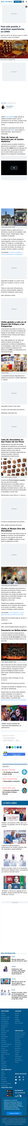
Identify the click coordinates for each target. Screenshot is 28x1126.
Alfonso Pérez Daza (8, 788)
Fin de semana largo (8, 737)
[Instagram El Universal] (20, 1080)
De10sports (18, 1048)
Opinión (5, 766)
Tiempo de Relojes (6, 1083)
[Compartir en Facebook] (7, 747)
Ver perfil (9, 107)
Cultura (3, 1048)
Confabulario (4, 1050)
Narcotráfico (4, 1036)
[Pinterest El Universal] (23, 1080)
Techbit (3, 1058)
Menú (2, 1059)
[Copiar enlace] (18, 747)
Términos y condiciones (11, 1115)
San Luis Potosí (19, 1023)
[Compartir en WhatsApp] (12, 747)
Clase (2, 1072)
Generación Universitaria (18, 1043)
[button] (18, 2)
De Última (3, 1077)
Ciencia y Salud (5, 1054)
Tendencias (4, 1052)
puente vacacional (8, 740)
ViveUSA (17, 1052)
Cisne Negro (4, 1085)
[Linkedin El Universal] (15, 1083)
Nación (3, 1013)
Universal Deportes (6, 1044)
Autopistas (4, 1065)
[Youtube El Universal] (16, 1080)
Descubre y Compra (20, 1033)
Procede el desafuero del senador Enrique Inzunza (10, 792)
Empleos (17, 1038)
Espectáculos (4, 1046)
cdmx (17, 740)
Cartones (3, 1040)
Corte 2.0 (3, 1015)
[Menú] (26, 1)
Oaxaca (17, 1015)
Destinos (3, 103)
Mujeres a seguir (5, 1017)
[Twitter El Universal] (23, 1077)
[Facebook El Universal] (19, 1077)
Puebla (17, 1017)
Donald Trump (5, 1030)
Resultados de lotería (19, 1061)
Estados (3, 1034)
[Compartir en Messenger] (15, 747)
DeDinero (17, 1050)
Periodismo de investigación (5, 1020)
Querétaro (17, 1021)
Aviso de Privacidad (15, 1109)
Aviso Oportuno (19, 1036)
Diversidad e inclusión (12, 781)
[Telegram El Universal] (15, 1077)
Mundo (3, 1028)
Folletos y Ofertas (19, 1035)
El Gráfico (17, 1046)
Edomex (17, 1013)
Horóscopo (18, 1058)
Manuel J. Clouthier (8, 770)
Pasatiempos (18, 1056)
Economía (3, 1042)
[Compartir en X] (10, 747)
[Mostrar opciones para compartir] (26, 7)
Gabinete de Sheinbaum (4, 1026)
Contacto (20, 1115)
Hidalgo (17, 1019)
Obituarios (17, 1040)
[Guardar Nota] (20, 747)
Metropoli (3, 1032)
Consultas (3, 1067)
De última (3, 1061)
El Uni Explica (5, 1023)
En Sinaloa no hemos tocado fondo (10, 773)
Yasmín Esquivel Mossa (9, 779)
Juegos (17, 1054)
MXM (2, 1056)
